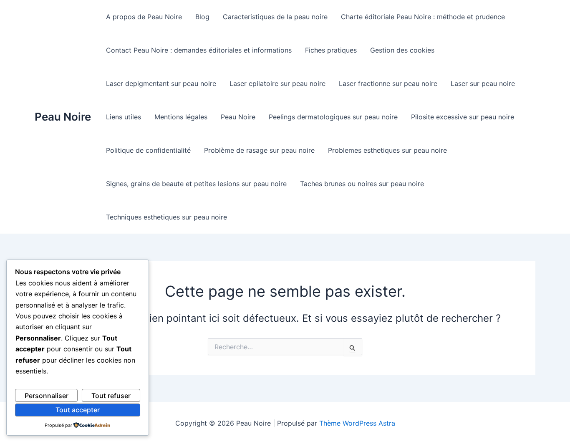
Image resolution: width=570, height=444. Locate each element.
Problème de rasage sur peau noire (259, 150)
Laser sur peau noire (483, 83)
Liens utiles (123, 117)
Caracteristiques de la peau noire (275, 17)
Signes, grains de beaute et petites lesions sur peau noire (196, 183)
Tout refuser (111, 395)
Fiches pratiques (331, 50)
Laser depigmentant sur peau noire (161, 83)
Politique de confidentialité (148, 150)
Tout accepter (77, 410)
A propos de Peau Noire (144, 17)
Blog (202, 17)
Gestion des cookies (402, 50)
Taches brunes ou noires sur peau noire (362, 183)
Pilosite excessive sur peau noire (462, 117)
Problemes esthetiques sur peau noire (387, 150)
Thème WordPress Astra (357, 423)
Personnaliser (46, 395)
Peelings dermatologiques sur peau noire (333, 117)
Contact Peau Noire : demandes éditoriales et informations (199, 50)
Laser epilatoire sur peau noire (277, 83)
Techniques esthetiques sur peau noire (166, 217)
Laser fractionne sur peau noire (388, 83)
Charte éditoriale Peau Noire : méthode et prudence (423, 17)
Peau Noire (63, 116)
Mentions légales (180, 117)
